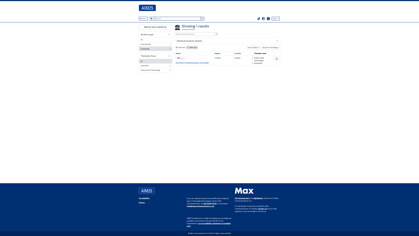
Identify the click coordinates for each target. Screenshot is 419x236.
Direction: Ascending (270, 48)
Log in (275, 19)
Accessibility (144, 198)
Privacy (142, 202)
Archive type (147, 34)
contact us (262, 209)
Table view (193, 47)
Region (218, 53)
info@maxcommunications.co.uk (200, 206)
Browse (143, 19)
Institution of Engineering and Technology (192, 63)
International (155, 45)
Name (178, 53)
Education (155, 66)
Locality (237, 53)
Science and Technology (155, 70)
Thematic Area (148, 56)
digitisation (258, 198)
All (142, 40)
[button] (258, 18)
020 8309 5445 (210, 203)
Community (155, 49)
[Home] (148, 8)
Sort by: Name (253, 48)
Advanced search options (189, 40)
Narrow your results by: (155, 26)
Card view (181, 47)
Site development (242, 198)
